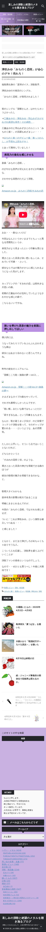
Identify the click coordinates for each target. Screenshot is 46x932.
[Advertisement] (23, 766)
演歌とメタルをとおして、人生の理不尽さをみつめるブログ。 (23, 925)
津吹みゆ (34, 591)
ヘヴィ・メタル (22, 14)
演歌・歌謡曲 (7, 14)
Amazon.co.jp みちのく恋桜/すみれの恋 (22, 191)
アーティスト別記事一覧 (38, 20)
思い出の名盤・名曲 (7, 20)
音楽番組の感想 (22, 20)
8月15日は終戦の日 (25, 658)
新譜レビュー (38, 14)
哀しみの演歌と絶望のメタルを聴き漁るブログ (23, 6)
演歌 (40, 591)
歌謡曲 (28, 591)
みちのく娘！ (9, 591)
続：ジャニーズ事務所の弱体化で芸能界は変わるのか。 (28, 678)
